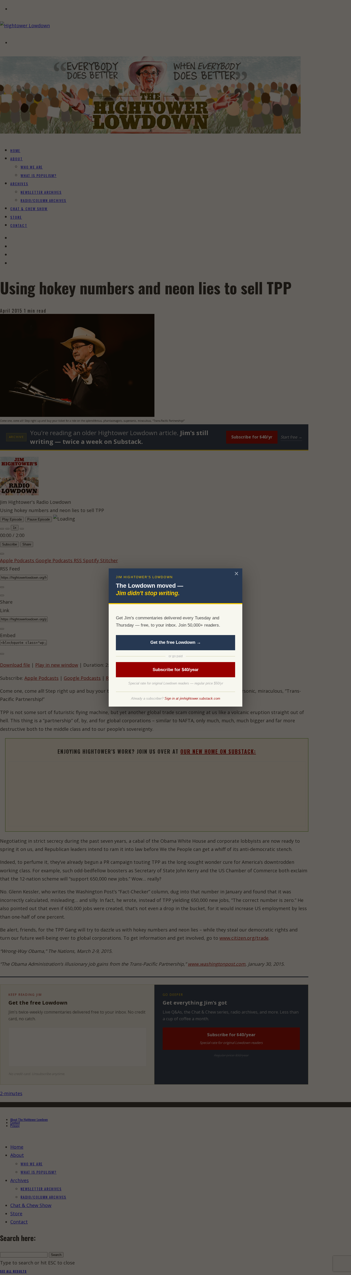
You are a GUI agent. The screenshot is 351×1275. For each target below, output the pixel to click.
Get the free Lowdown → (175, 642)
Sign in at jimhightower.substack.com (192, 698)
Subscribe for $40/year (176, 669)
